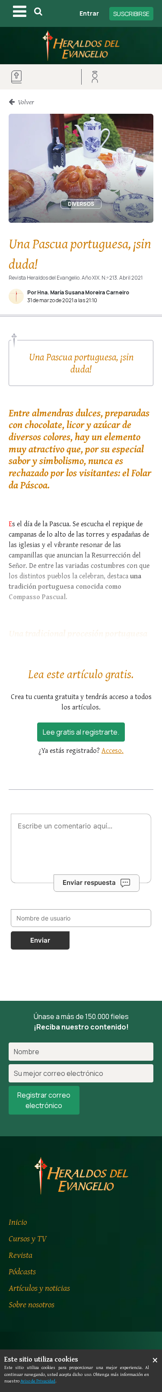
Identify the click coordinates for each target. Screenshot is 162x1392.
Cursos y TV (28, 1238)
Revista (20, 1254)
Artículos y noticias (39, 1287)
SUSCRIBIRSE (131, 14)
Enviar (40, 940)
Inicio (18, 1221)
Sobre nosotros (31, 1304)
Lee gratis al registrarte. (81, 732)
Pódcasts (22, 1271)
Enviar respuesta (89, 882)
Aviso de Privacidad (37, 1380)
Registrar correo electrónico (43, 1100)
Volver (25, 101)
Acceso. (113, 750)
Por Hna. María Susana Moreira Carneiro (78, 292)
